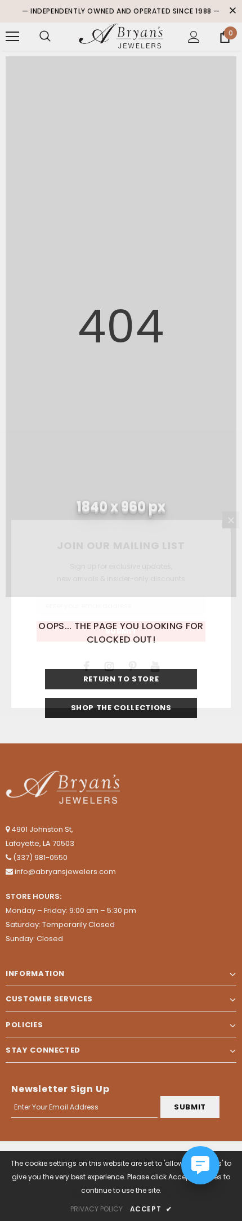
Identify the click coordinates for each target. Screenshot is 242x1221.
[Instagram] (109, 665)
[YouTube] (155, 665)
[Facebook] (86, 665)
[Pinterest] (132, 665)
